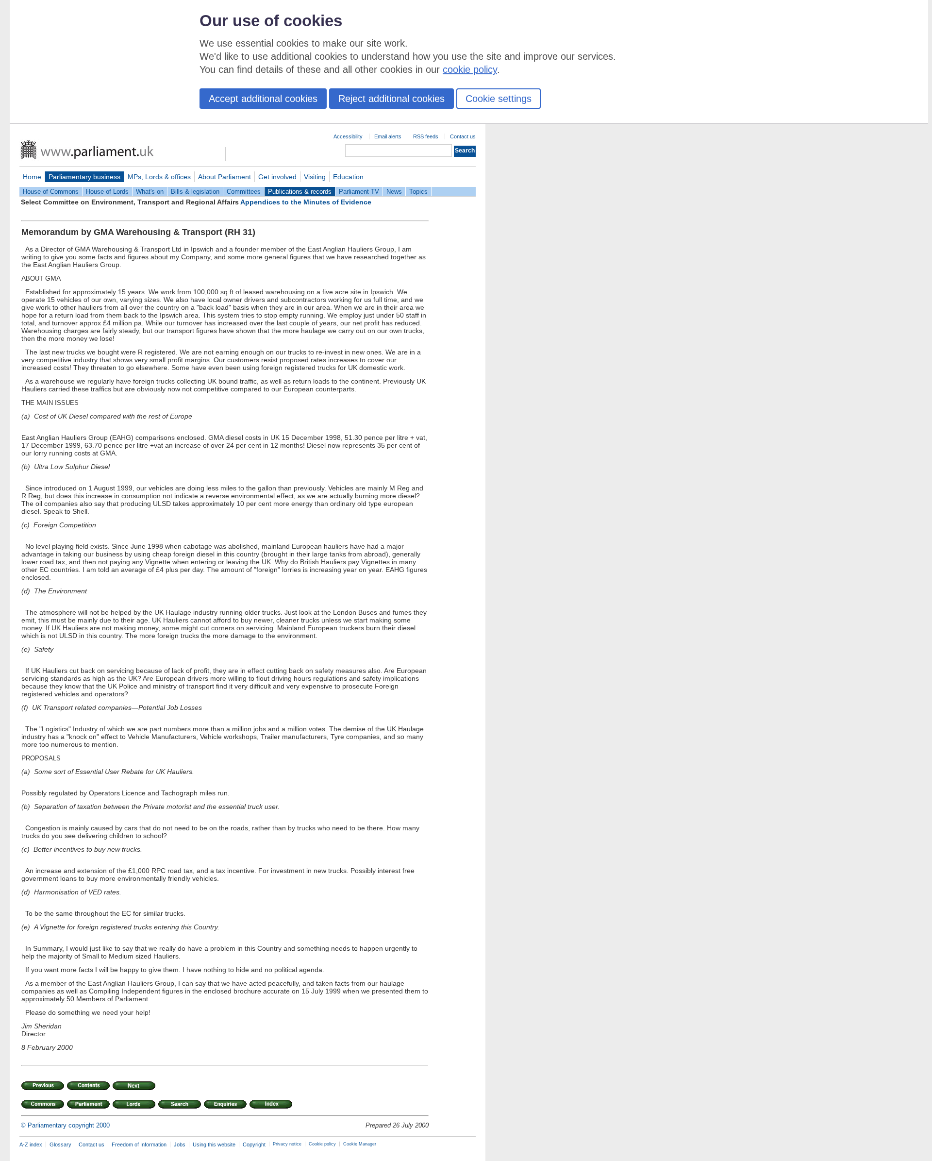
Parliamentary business (84, 177)
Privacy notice (287, 1144)
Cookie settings (499, 98)
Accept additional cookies (263, 98)
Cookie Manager (359, 1144)
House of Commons (51, 191)
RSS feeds (425, 136)
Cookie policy (322, 1144)
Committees (244, 191)
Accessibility (348, 136)
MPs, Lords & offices (159, 177)
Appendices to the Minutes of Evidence (305, 202)
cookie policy (470, 69)
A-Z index (30, 1144)
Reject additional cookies (391, 98)
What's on (150, 191)
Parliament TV (359, 191)
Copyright (254, 1144)
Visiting (315, 177)
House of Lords (107, 191)
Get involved (277, 177)
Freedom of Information (139, 1144)
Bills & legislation (195, 191)
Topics (418, 191)
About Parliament (224, 177)
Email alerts (387, 136)
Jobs (179, 1144)
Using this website (214, 1144)
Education (348, 177)
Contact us (463, 136)
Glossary (60, 1144)
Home (32, 177)
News (394, 191)
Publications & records (300, 191)
